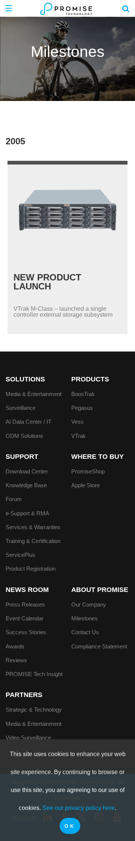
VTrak (78, 436)
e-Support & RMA (27, 513)
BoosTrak (83, 394)
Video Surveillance (28, 737)
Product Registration (31, 568)
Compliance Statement (99, 646)
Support (22, 456)
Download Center (27, 471)
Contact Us (85, 632)
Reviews (16, 660)
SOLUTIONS (25, 379)
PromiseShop (88, 471)
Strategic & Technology (34, 709)
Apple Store (85, 485)
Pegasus (82, 408)
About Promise (99, 589)
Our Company (88, 604)
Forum (14, 499)
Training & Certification (33, 541)
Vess (77, 421)
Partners (24, 695)
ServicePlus (20, 555)
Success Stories (26, 632)
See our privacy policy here (78, 808)
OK (69, 826)
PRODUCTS (90, 379)
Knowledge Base (26, 485)
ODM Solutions (24, 436)
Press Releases (25, 604)
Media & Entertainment (34, 394)
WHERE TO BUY (97, 456)
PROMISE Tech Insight (34, 674)
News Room (27, 589)
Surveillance (21, 408)
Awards (15, 646)
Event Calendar (25, 618)
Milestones (84, 618)
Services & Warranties (33, 527)
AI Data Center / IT (28, 421)
